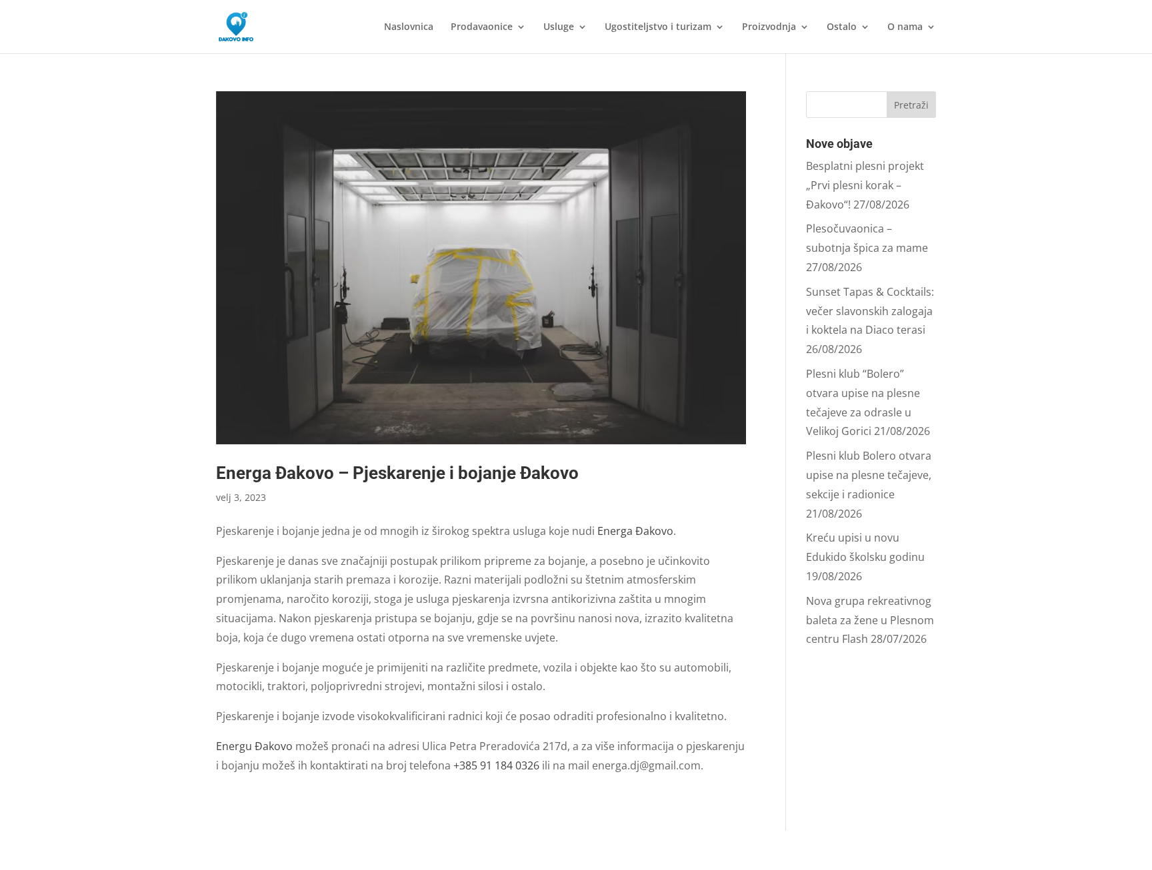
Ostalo (842, 27)
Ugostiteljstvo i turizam (658, 27)
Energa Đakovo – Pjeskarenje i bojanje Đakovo (397, 473)
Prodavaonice (482, 27)
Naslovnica (408, 27)
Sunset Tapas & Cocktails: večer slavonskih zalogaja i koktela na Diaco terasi (870, 311)
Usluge (558, 27)
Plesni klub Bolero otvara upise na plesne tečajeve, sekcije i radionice (868, 475)
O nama (905, 27)
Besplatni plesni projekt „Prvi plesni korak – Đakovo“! (865, 185)
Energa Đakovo (635, 531)
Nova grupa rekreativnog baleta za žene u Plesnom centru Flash (870, 620)
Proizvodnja (769, 27)
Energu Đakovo (254, 746)
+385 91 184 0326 (496, 765)
